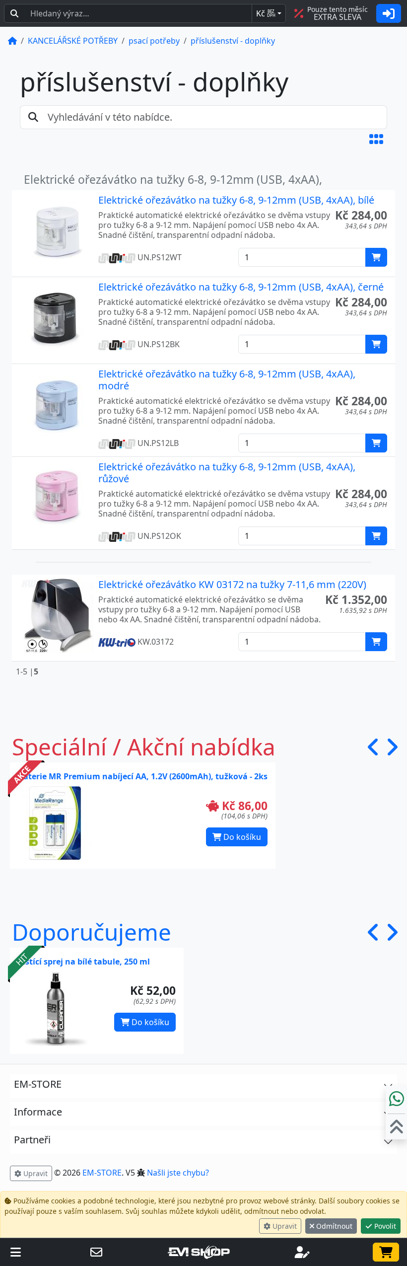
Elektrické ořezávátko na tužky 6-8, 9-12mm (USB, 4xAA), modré (226, 379)
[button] (376, 139)
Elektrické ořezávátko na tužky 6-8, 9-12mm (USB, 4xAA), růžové (226, 472)
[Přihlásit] (388, 13)
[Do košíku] (376, 257)
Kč (265, 13)
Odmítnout (333, 1226)
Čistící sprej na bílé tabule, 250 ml (84, 961)
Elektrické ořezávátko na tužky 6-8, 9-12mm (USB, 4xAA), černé (241, 287)
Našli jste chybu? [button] (178, 1172)
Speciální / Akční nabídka (143, 746)
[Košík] (386, 1252)
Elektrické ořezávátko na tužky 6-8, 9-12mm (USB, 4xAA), (173, 179)
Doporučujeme (91, 931)
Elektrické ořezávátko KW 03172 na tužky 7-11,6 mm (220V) (232, 584)
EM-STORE (102, 1172)
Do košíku (241, 836)
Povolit (384, 1226)
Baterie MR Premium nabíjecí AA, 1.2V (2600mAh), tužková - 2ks (143, 776)
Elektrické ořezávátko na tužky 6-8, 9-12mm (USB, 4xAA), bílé (236, 200)
